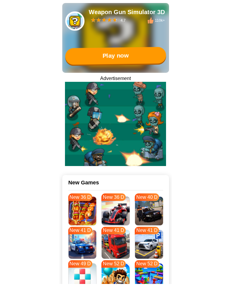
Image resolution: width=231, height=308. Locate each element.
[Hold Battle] (115, 124)
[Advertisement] (115, 300)
